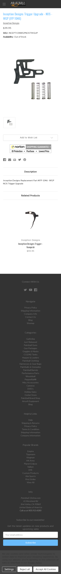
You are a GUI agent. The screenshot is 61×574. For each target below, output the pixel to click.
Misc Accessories (31, 382)
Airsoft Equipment (30, 401)
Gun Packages (30, 348)
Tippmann (30, 454)
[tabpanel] (30, 228)
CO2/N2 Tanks (30, 354)
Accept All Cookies (46, 569)
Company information (30, 435)
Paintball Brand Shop (30, 398)
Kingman (31, 457)
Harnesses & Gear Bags (30, 364)
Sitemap (30, 323)
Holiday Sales (30, 392)
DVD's (30, 388)
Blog (30, 320)
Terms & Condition (30, 429)
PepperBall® (30, 379)
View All (30, 482)
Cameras (31, 385)
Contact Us (30, 317)
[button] (30, 148)
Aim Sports (30, 476)
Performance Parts (30, 373)
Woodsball (30, 376)
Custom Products (30, 473)
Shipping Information (30, 310)
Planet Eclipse (30, 463)
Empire (30, 451)
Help (30, 420)
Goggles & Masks (31, 351)
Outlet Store (31, 395)
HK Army (30, 460)
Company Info (30, 314)
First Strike (30, 479)
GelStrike (30, 339)
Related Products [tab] (30, 195)
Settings (9, 569)
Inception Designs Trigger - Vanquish (30, 245)
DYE (30, 470)
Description (30, 171)
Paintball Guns (30, 345)
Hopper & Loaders (30, 357)
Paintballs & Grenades (30, 367)
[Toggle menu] (4, 4)
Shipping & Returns (31, 423)
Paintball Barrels (30, 370)
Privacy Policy (30, 307)
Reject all (25, 569)
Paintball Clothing (30, 360)
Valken (30, 467)
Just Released (30, 342)
